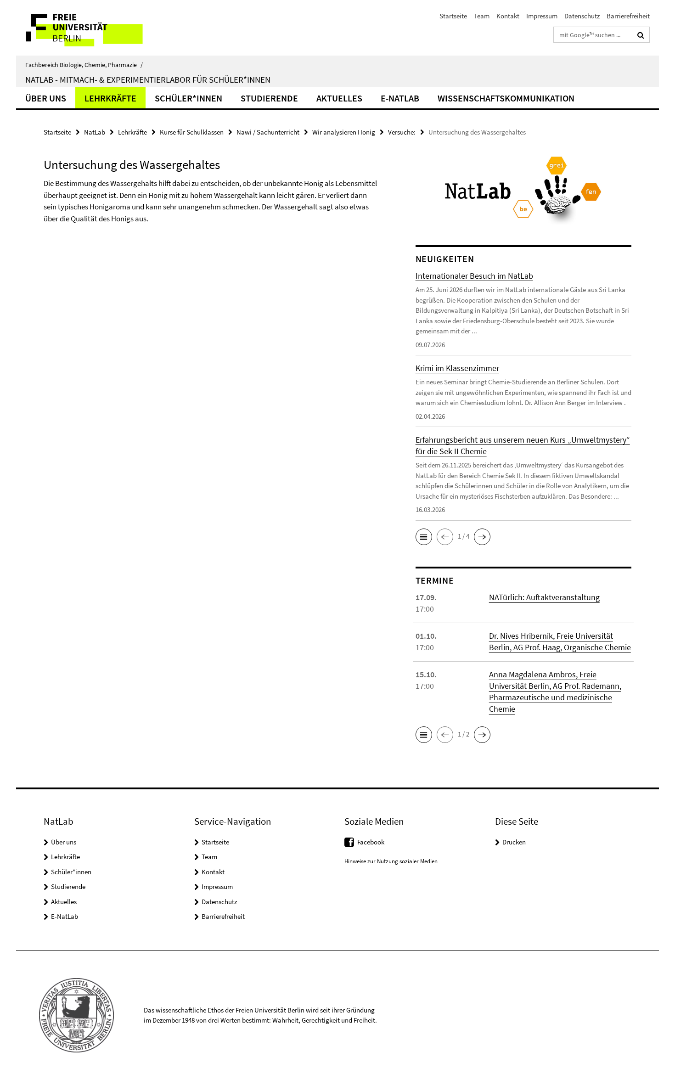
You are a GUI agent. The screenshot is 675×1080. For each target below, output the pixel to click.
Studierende (269, 98)
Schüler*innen (188, 98)
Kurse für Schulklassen (192, 132)
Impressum (541, 15)
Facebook (370, 842)
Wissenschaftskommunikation (506, 98)
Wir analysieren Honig (343, 132)
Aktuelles (339, 98)
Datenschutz (582, 15)
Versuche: (402, 132)
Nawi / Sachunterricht (267, 132)
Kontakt (507, 15)
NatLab (94, 132)
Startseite (453, 15)
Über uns (45, 98)
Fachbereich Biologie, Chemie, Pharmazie (84, 65)
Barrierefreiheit (628, 15)
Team (481, 15)
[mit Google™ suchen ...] (640, 35)
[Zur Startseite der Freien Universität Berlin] (93, 27)
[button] (424, 537)
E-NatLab (400, 98)
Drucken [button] (514, 842)
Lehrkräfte (110, 98)
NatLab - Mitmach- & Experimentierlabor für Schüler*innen (147, 79)
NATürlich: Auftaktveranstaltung (544, 597)
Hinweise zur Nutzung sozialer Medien (391, 861)
